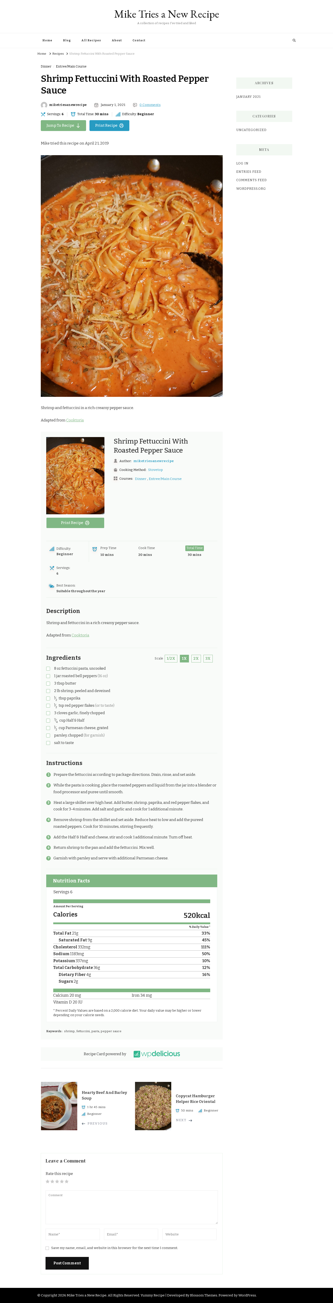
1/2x (171, 658)
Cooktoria (75, 420)
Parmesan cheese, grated (81, 728)
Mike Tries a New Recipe (166, 14)
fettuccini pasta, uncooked (80, 668)
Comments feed (251, 180)
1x (184, 658)
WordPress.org (251, 189)
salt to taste (64, 743)
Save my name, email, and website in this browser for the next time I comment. (114, 1248)
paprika (67, 698)
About (117, 40)
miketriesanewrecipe (68, 105)
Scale (159, 658)
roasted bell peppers (81, 676)
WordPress (247, 1295)
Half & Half (69, 720)
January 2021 (248, 97)
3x (208, 658)
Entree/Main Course (71, 66)
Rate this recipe (59, 1173)
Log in (242, 163)
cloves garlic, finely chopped (79, 713)
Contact (139, 40)
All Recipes (91, 40)
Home (47, 40)
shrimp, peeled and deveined (82, 691)
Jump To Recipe (60, 125)
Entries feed (248, 172)
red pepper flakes (84, 706)
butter (65, 683)
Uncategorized (251, 130)
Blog (67, 40)
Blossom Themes (203, 1295)
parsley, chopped (79, 735)
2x (196, 658)
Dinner (46, 66)
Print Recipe (106, 125)
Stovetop (155, 470)
